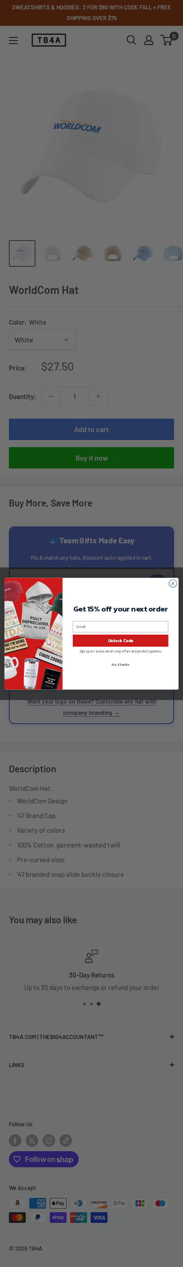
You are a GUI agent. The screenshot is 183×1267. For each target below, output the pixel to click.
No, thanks (120, 664)
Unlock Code (120, 640)
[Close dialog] (173, 583)
